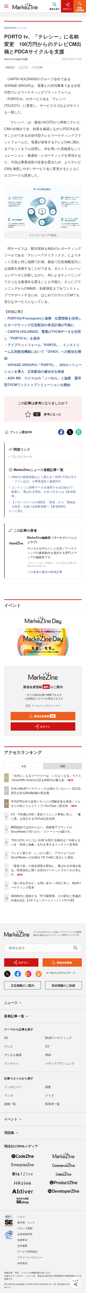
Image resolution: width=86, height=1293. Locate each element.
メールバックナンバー (45, 705)
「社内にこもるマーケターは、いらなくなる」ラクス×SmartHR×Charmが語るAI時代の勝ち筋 (46, 777)
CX (47, 1046)
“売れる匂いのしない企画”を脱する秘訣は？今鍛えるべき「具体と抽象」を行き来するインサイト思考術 (45, 842)
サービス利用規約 (27, 1251)
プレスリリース (21, 456)
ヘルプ (21, 1216)
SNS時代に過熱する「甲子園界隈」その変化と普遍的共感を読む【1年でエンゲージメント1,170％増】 (46, 898)
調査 (48, 1087)
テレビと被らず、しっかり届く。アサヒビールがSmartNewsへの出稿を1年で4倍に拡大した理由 (43, 855)
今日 (23, 766)
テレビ (8, 1046)
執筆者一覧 (52, 1104)
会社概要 (22, 1245)
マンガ (8, 1095)
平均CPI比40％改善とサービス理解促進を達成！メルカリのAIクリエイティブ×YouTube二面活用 (45, 803)
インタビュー (13, 1087)
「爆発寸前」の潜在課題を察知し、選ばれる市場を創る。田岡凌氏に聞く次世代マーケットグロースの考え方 (46, 870)
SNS (48, 1055)
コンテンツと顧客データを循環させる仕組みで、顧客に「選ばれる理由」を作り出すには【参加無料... (43, 491)
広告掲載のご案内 (22, 985)
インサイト (11, 1063)
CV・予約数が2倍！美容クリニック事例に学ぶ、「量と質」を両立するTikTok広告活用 (46, 816)
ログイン (45, 726)
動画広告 (10, 67)
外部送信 (22, 1263)
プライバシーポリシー (29, 1257)
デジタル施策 (13, 1055)
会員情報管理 (24, 1234)
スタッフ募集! (25, 1228)
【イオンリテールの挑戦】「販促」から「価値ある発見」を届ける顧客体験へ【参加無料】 (43, 504)
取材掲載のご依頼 (63, 985)
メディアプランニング (59, 1063)
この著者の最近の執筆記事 (44, 572)
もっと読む (16, 511)
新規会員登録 (44, 716)
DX (6, 1038)
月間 (62, 766)
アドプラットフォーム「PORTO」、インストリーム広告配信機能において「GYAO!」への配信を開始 (42, 351)
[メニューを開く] (6, 6)
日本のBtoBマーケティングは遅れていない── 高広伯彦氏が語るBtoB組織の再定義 (46, 790)
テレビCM (37, 67)
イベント (11, 1119)
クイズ (49, 1095)
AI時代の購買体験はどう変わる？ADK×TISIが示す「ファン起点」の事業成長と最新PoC (44, 479)
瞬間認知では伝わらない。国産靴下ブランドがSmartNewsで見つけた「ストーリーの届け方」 (42, 829)
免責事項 (22, 1239)
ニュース (23, 67)
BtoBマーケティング (58, 1038)
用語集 (9, 1132)
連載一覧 (10, 1104)
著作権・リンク (26, 1222)
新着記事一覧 (14, 1016)
